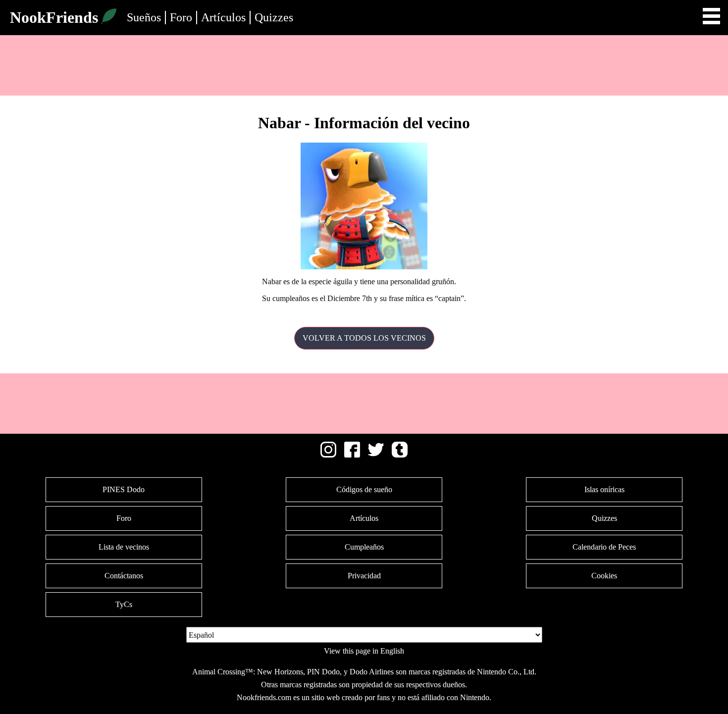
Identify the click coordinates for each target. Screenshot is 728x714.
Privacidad (364, 575)
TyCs (123, 604)
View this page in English (364, 651)
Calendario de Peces (604, 547)
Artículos (223, 17)
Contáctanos (123, 575)
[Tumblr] (400, 455)
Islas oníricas (604, 489)
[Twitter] (376, 455)
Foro (181, 17)
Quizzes (274, 17)
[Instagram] (328, 455)
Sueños (144, 17)
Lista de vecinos (124, 547)
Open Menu (711, 16)
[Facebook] (352, 455)
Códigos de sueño (364, 489)
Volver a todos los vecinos (364, 338)
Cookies (604, 575)
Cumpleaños (364, 547)
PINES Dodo (124, 489)
